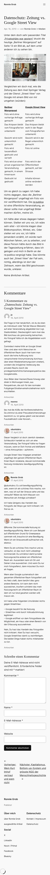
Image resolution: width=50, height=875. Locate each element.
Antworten (9, 397)
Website (8, 733)
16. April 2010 (17, 318)
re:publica (38, 202)
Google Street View (35, 107)
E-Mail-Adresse (13, 720)
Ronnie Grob (10, 4)
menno (14, 401)
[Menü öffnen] (44, 4)
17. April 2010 (17, 432)
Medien (42, 29)
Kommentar (11, 675)
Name (8, 707)
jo (11, 315)
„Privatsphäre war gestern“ (18, 38)
